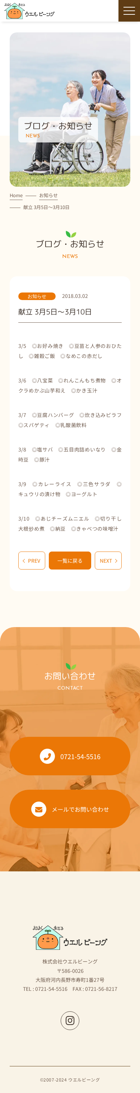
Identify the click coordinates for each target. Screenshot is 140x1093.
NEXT (106, 560)
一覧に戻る (70, 560)
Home (16, 195)
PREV (34, 560)
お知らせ (48, 195)
